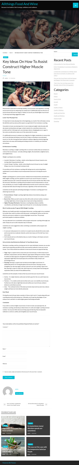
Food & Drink (57, 99)
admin (6, 78)
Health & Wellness (59, 110)
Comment (5, 327)
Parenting (56, 121)
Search (55, 51)
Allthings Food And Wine (20, 4)
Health (11, 52)
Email (4, 356)
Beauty (56, 93)
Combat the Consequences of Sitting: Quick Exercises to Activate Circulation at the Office (65, 73)
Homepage (5, 52)
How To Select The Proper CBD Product (11, 450)
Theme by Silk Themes (9, 463)
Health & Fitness (58, 107)
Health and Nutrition (59, 113)
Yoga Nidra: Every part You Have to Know (12, 429)
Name (4, 349)
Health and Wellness (59, 116)
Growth (56, 102)
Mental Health (58, 118)
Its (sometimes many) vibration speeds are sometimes (35, 428)
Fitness (56, 96)
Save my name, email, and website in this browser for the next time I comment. (23, 371)
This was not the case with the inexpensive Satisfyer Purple (37, 449)
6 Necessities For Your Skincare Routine (64, 64)
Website (5, 363)
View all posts (19, 393)
